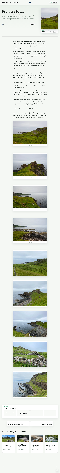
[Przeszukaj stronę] (50, 2)
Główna (3, 2)
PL (54, 2)
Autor (7, 2)
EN (56, 2)
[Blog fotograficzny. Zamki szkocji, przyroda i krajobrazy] (3, 466)
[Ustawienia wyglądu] (52, 2)
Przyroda (6, 8)
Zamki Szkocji (16, 2)
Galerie (11, 2)
